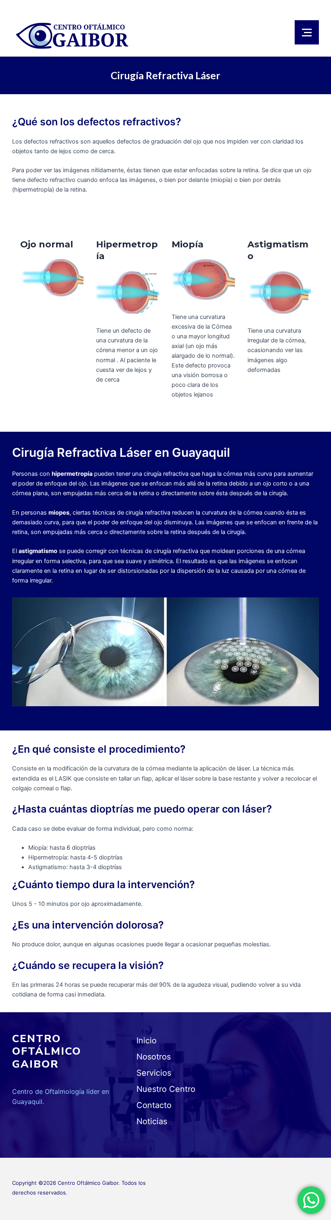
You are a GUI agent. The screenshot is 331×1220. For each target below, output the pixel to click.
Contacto (154, 1105)
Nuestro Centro (165, 1089)
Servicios (153, 1073)
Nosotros (153, 1057)
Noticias (151, 1121)
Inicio (146, 1040)
